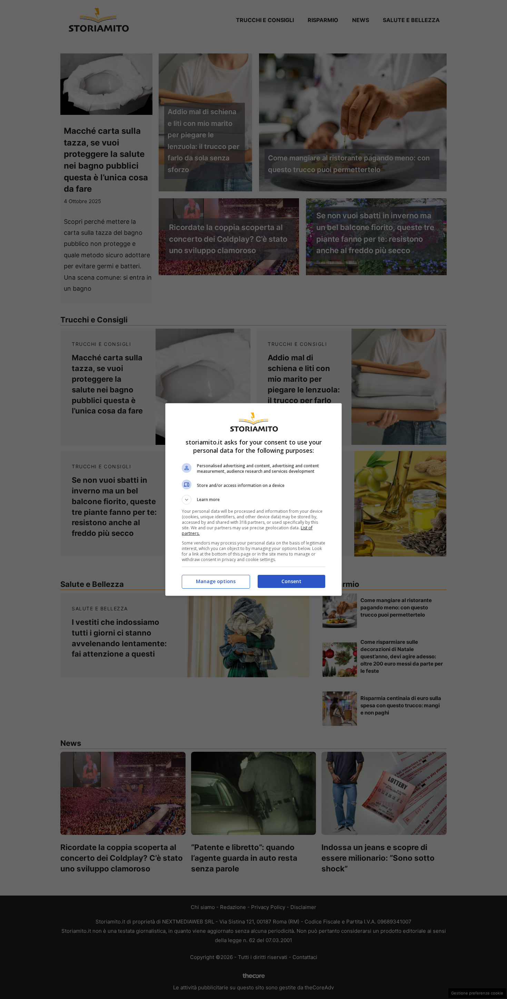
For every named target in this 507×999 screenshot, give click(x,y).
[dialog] (253, 499)
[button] (253, 500)
